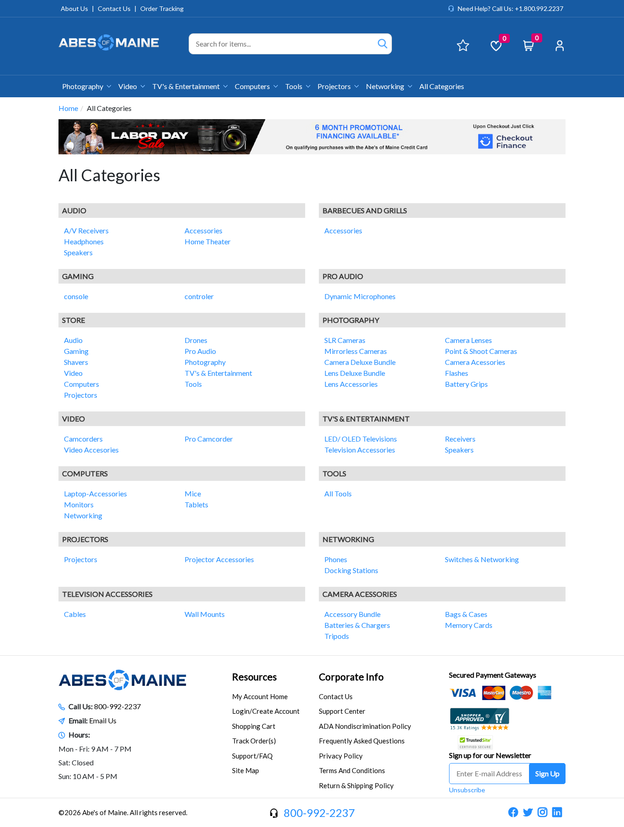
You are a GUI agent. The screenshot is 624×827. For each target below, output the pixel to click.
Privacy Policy (341, 756)
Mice (193, 493)
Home (68, 108)
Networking (386, 86)
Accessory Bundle (352, 614)
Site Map (245, 770)
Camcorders (83, 438)
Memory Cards (468, 625)
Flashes (456, 373)
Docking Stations (351, 570)
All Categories (441, 86)
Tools (294, 86)
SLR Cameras (344, 340)
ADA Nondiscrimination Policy (365, 726)
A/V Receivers (86, 230)
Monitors (79, 504)
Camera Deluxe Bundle (360, 362)
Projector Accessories (219, 559)
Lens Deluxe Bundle (354, 373)
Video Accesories (91, 449)
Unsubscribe (467, 790)
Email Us (102, 720)
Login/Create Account (266, 711)
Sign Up (547, 773)
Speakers (78, 252)
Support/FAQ (252, 756)
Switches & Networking (482, 559)
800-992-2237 (117, 706)
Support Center (342, 711)
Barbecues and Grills (365, 210)
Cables (75, 614)
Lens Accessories (351, 383)
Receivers (460, 438)
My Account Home (260, 696)
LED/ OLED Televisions (360, 438)
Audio (74, 210)
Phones (335, 559)
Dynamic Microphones (360, 296)
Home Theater (208, 241)
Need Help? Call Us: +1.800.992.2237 (510, 8)
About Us (74, 8)
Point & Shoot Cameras (481, 351)
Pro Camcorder (209, 438)
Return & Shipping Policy (356, 785)
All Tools (338, 493)
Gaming (78, 276)
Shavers (76, 362)
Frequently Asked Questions (362, 741)
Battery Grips (466, 383)
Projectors (334, 86)
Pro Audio (343, 276)
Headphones (84, 241)
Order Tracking (162, 8)
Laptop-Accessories (95, 493)
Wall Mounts (205, 614)
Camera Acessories (475, 362)
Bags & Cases (466, 614)
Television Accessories (359, 449)
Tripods (336, 636)
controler (199, 296)
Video (128, 86)
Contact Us (114, 8)
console (76, 296)
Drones (196, 340)
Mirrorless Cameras (355, 351)
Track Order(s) (254, 741)
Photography (83, 86)
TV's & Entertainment (186, 86)
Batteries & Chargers (357, 625)
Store (73, 320)
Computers (253, 86)
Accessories (203, 230)
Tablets (196, 504)
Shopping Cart (253, 726)
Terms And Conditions (352, 770)
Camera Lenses (468, 340)
